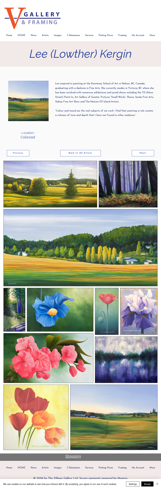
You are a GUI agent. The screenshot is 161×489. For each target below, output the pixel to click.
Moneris (122, 478)
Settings (133, 484)
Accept (147, 484)
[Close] (157, 483)
